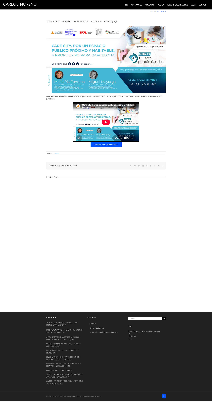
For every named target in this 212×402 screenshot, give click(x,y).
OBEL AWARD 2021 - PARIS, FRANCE (59, 370)
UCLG (130, 339)
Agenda (57, 153)
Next (162, 11)
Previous (156, 11)
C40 (129, 334)
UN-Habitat (132, 336)
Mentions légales (75, 396)
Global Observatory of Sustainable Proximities (144, 331)
